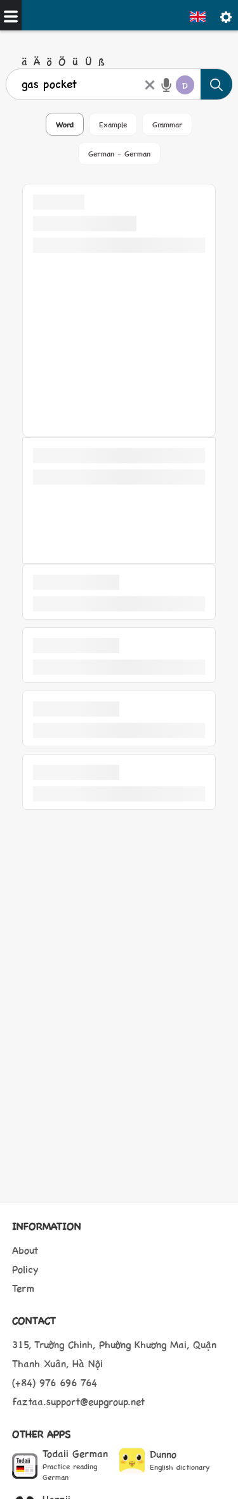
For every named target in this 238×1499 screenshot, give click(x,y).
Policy (25, 1268)
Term (23, 1287)
